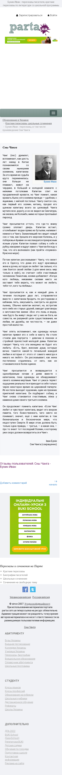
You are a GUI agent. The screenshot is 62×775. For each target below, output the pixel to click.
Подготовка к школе (16, 752)
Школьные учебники (16, 698)
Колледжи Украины (15, 647)
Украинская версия (20, 597)
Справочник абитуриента (19, 662)
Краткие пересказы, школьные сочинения (28, 123)
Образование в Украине (15, 120)
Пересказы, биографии (17, 655)
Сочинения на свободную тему (20, 582)
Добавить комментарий (13, 483)
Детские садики (13, 745)
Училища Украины (15, 651)
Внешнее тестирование (17, 644)
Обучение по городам (17, 749)
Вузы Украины (13, 640)
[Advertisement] (31, 74)
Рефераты (10, 705)
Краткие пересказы (14, 571)
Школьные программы (17, 666)
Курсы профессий (15, 691)
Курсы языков (13, 687)
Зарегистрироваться (30, 15)
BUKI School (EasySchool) (12, 736)
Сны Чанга (30, 627)
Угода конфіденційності (37, 604)
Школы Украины (14, 709)
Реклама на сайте (14, 763)
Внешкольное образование (20, 658)
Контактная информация (12, 758)
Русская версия (41, 597)
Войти (53, 15)
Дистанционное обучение (19, 702)
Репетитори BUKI (14, 741)
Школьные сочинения (15, 578)
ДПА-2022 (10, 731)
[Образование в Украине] (29, 28)
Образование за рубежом (19, 694)
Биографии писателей (15, 575)
